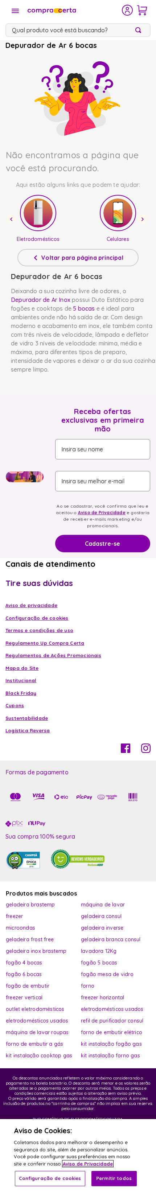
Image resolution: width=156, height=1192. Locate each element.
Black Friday (20, 693)
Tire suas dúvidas (39, 583)
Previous (12, 219)
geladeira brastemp (30, 904)
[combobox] (78, 30)
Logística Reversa (27, 730)
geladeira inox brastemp (36, 951)
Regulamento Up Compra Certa (44, 643)
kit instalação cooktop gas (39, 1055)
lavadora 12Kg (99, 951)
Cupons (14, 705)
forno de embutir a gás (34, 1044)
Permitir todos (114, 1178)
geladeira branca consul (111, 939)
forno (87, 986)
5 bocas (84, 308)
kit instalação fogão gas (111, 1044)
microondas (20, 928)
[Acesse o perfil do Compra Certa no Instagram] (146, 750)
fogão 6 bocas (24, 974)
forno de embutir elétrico (111, 1032)
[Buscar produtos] (139, 30)
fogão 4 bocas (24, 962)
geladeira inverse (102, 928)
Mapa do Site (21, 668)
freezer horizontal (102, 997)
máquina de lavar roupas (37, 1032)
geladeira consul (101, 916)
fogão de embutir (27, 986)
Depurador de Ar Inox (40, 299)
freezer (14, 916)
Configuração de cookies (50, 1178)
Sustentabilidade (26, 718)
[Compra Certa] (74, 10)
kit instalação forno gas (110, 1055)
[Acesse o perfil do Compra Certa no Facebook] (125, 750)
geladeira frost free (30, 939)
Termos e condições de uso (39, 630)
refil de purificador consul (112, 1020)
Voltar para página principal (82, 257)
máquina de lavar (103, 904)
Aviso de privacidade (31, 605)
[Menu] (15, 11)
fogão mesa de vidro (107, 974)
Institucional (21, 680)
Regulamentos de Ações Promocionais (53, 655)
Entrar (127, 10)
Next (143, 219)
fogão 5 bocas (99, 962)
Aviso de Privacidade (102, 512)
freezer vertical (24, 997)
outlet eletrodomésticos (35, 1009)
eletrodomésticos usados (112, 1009)
